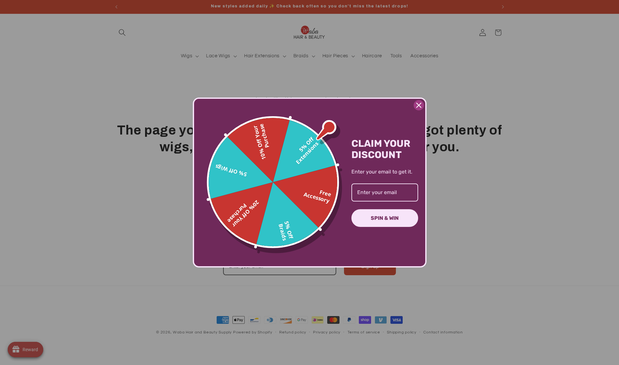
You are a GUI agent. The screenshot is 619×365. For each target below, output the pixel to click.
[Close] (419, 105)
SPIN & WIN (385, 218)
